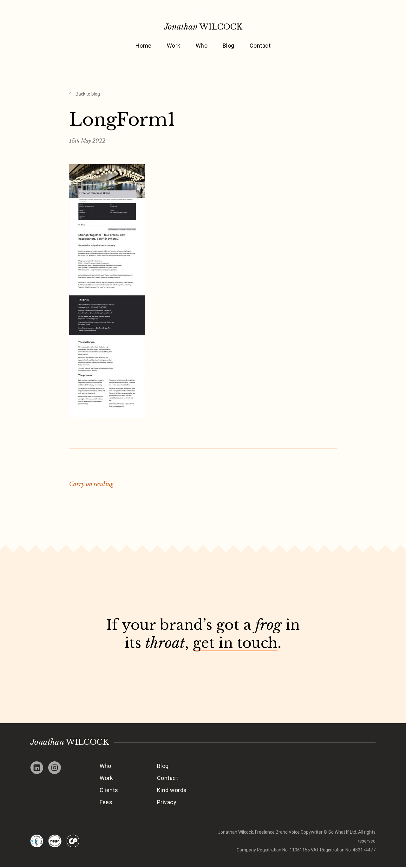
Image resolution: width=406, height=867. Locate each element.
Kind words (172, 790)
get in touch (235, 643)
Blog (228, 45)
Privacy (166, 802)
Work (173, 45)
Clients (109, 790)
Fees (106, 802)
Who (201, 45)
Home (143, 45)
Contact (260, 45)
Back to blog (87, 94)
